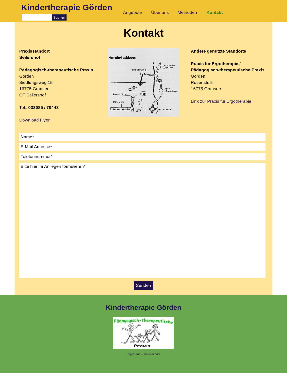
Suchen (59, 17)
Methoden (187, 12)
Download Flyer (34, 120)
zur (225, 101)
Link (195, 101)
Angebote (132, 12)
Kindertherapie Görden (66, 7)
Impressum (134, 354)
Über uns (160, 12)
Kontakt (215, 12)
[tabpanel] (57, 85)
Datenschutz (152, 354)
